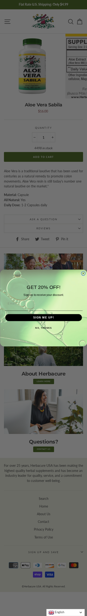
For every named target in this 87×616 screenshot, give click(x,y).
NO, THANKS (43, 328)
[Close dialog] (83, 273)
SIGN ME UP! (43, 317)
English (59, 612)
